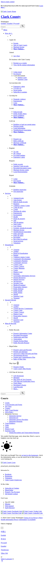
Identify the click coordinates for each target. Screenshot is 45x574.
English (3, 535)
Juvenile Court (18, 283)
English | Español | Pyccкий (10, 23)
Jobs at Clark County (20, 45)
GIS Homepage (18, 376)
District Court (22, 77)
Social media (17, 90)
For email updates (19, 155)
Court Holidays (10, 423)
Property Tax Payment (12, 492)
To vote (15, 152)
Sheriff (15, 294)
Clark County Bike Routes (22, 369)
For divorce (17, 74)
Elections (16, 274)
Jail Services (17, 281)
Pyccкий (4, 543)
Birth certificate (18, 141)
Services (8, 193)
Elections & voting (19, 211)
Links (7, 425)
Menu (5, 30)
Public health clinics (20, 114)
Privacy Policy (38, 518)
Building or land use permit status (24, 124)
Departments (9, 245)
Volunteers (16, 243)
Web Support (9, 506)
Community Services (20, 263)
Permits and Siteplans (20, 352)
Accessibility (31, 519)
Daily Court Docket (11, 410)
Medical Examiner (19, 285)
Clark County (11, 16)
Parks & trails (17, 112)
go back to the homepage (30, 455)
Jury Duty (16, 56)
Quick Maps (17, 383)
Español (3, 546)
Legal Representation (20, 172)
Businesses (8, 476)
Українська (5, 550)
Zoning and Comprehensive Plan (24, 357)
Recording (16, 237)
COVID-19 (17, 88)
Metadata (16, 378)
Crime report (17, 72)
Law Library (17, 226)
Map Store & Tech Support (22, 379)
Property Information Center (22, 333)
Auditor (16, 251)
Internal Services (18, 279)
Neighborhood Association (22, 130)
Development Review (20, 355)
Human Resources (19, 277)
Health (15, 217)
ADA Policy (9, 412)
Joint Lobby (17, 224)
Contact (7, 408)
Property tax (17, 139)
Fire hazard (17, 181)
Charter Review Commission (23, 308)
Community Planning (20, 261)
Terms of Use (28, 518)
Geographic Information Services (24, 276)
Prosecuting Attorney (20, 287)
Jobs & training (18, 222)
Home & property (19, 219)
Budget (15, 255)
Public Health (17, 291)
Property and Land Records (22, 350)
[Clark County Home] (8, 11)
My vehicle (17, 153)
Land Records (18, 387)
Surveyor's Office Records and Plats (25, 353)
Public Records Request (21, 343)
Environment (17, 215)
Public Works (17, 292)
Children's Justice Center (21, 205)
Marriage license (18, 47)
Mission (7, 504)
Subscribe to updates (20, 92)
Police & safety (18, 235)
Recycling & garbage (20, 239)
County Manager (19, 268)
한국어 (3, 539)
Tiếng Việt (4, 553)
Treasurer (16, 298)
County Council (18, 266)
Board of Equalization (20, 253)
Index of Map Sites (19, 359)
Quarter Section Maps (20, 341)
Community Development (22, 259)
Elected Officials (10, 300)
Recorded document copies (22, 168)
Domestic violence (19, 99)
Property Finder (18, 367)
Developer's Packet (19, 385)
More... (15, 389)
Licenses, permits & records (22, 228)
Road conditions (18, 115)
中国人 (3, 531)
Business (16, 204)
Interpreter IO (13, 418)
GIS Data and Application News (24, 381)
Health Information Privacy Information (14, 519)
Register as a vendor (20, 63)
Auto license (17, 200)
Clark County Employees (13, 480)
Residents (8, 474)
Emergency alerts (19, 86)
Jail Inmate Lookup (11, 494)
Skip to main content (7, 2)
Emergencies (17, 101)
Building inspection (19, 190)
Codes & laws (18, 207)
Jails (14, 220)
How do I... (9, 33)
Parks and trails (18, 233)
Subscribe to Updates (12, 488)
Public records (18, 164)
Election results (18, 126)
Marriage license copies (21, 170)
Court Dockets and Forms (13, 404)
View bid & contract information (24, 65)
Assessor (16, 249)
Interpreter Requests (15, 421)
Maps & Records (10, 323)
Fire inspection (18, 191)
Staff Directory (10, 508)
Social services (18, 241)
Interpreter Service (15, 416)
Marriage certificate (19, 143)
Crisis (15, 103)
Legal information (19, 128)
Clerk (7, 427)
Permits (15, 43)
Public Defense (18, 289)
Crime (15, 179)
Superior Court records (20, 166)
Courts (15, 209)
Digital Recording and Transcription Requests (24, 433)
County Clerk (17, 264)
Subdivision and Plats (20, 337)
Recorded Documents (20, 335)
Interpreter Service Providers (18, 419)
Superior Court (22, 79)
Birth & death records (20, 202)
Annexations (17, 339)
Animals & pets (18, 198)
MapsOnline (9, 490)
